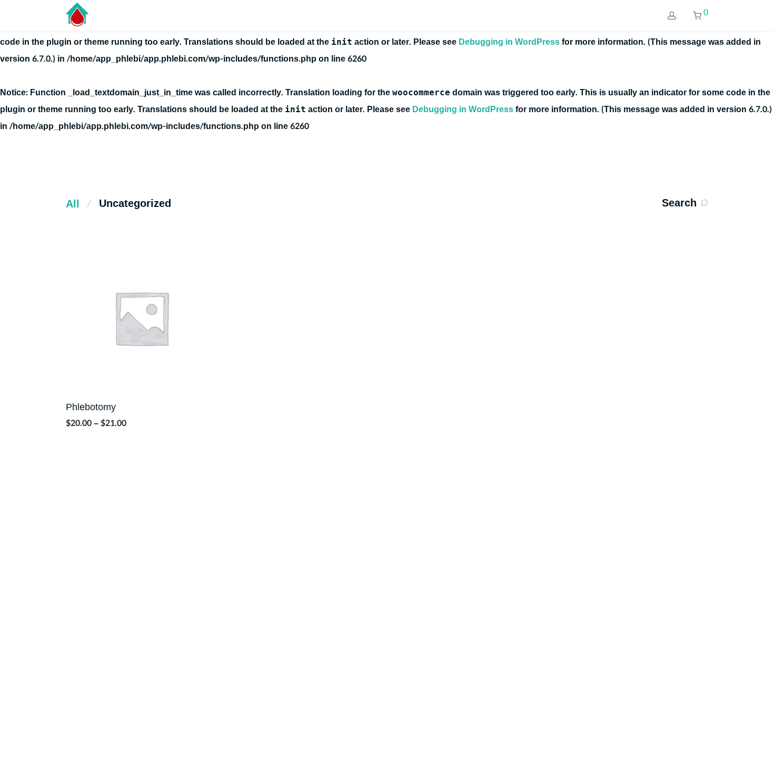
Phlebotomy (91, 407)
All (73, 204)
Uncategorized (135, 203)
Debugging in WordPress (509, 41)
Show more (83, 422)
